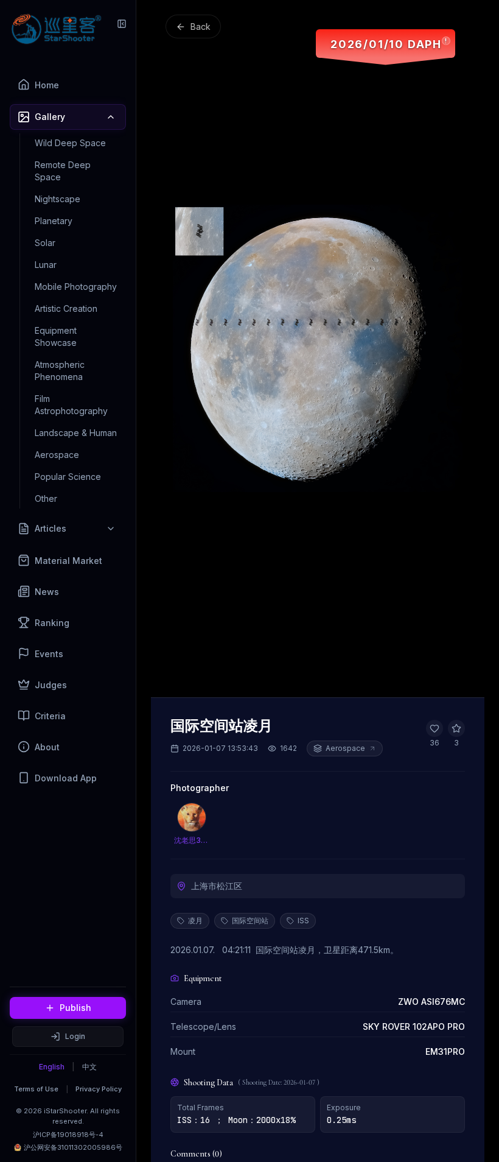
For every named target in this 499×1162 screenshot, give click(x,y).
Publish (75, 1007)
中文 (89, 1066)
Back (200, 26)
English (52, 1066)
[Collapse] (122, 24)
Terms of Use (36, 1089)
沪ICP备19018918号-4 (68, 1134)
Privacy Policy (98, 1089)
